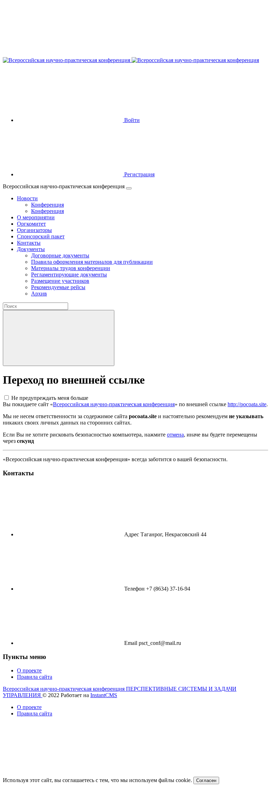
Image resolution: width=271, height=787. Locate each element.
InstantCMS (103, 695)
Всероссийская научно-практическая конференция (114, 404)
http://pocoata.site (247, 404)
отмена (175, 435)
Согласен (206, 780)
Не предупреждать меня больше (49, 398)
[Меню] (129, 188)
